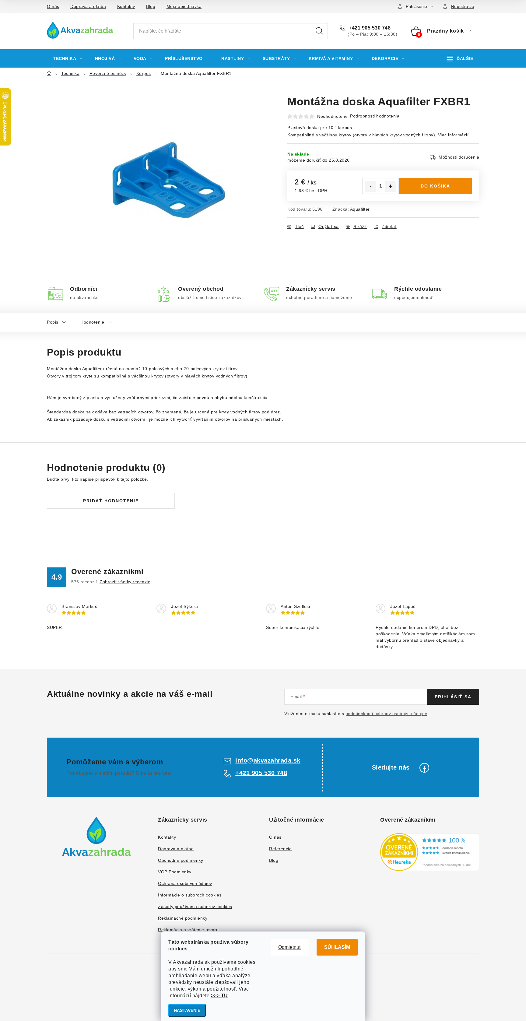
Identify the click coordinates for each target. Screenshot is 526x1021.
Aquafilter (360, 209)
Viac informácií (453, 134)
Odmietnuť (289, 947)
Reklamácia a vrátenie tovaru (188, 929)
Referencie (280, 848)
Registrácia (463, 6)
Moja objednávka (184, 6)
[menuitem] (68, 58)
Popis (52, 322)
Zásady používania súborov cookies (195, 906)
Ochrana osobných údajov (185, 883)
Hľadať (319, 31)
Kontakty (126, 6)
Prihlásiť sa (453, 696)
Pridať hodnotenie (111, 500)
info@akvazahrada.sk (267, 760)
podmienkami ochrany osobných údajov (386, 713)
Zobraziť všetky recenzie (125, 581)
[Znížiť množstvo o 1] (370, 186)
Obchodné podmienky (180, 860)
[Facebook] (424, 768)
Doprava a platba (88, 6)
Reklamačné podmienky (182, 918)
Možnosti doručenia (459, 157)
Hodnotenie (92, 322)
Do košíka (435, 186)
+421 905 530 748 (369, 27)
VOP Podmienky (174, 871)
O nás (53, 6)
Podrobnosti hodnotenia (374, 116)
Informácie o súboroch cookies (190, 895)
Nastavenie (187, 1010)
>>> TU (219, 995)
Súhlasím (337, 947)
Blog (150, 6)
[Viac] (460, 58)
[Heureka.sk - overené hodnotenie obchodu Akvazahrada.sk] (429, 852)
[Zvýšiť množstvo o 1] (390, 186)
